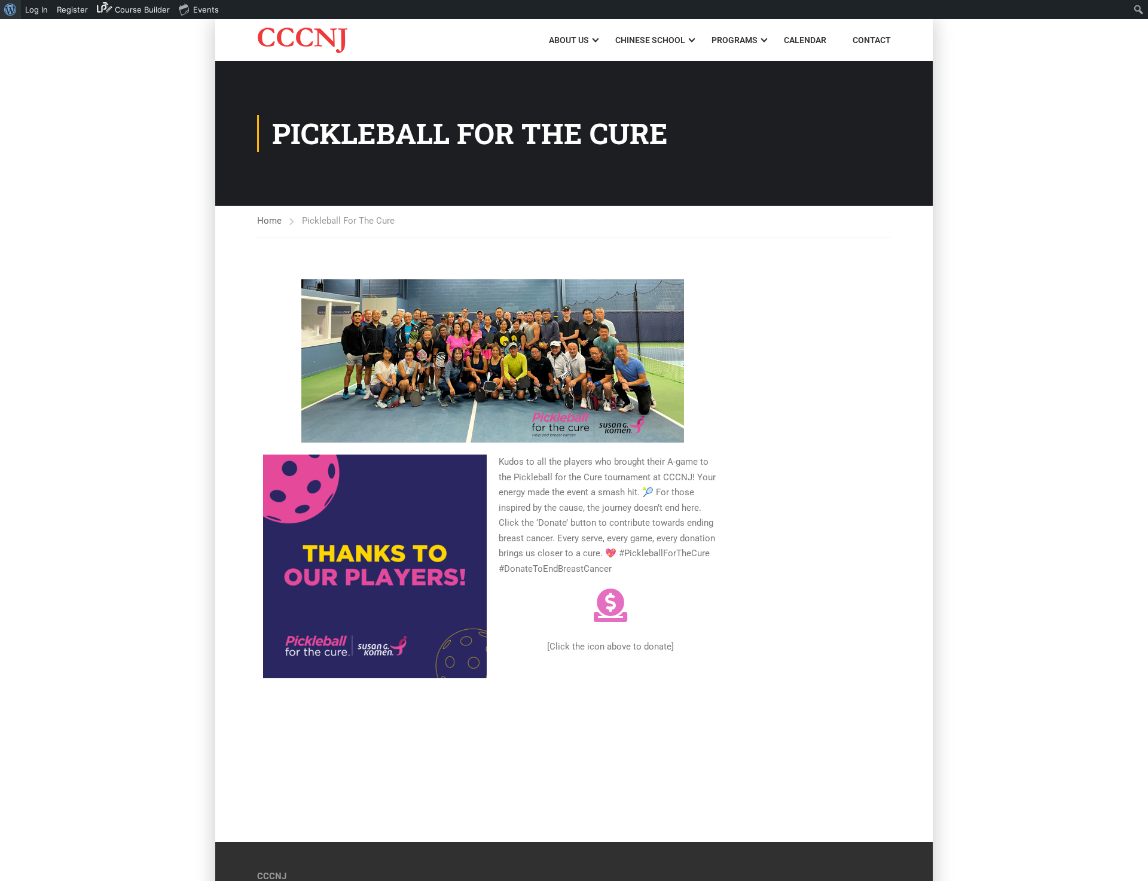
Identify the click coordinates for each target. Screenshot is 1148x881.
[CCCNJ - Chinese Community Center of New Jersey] (303, 40)
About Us (569, 40)
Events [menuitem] (206, 9)
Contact (872, 40)
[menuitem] (10, 9)
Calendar (805, 40)
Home (269, 220)
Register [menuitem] (72, 9)
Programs (735, 40)
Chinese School (650, 40)
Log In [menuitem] (36, 9)
